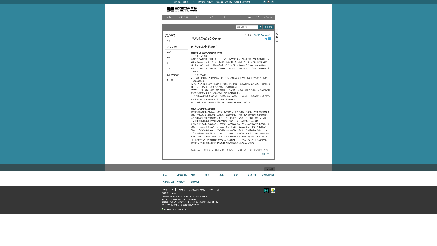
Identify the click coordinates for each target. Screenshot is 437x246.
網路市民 (228, 2)
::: (0, 1)
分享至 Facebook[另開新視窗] (276, 30)
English (193, 2)
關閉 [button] (271, 169)
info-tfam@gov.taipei (190, 199)
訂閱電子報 (246, 2)
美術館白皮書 (169, 182)
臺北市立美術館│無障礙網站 (181, 9)
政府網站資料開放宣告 (197, 190)
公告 (240, 17)
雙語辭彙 (219, 2)
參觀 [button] (169, 17)
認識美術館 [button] (183, 17)
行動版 (236, 2)
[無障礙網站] (174, 209)
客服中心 (252, 175)
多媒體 (165, 190)
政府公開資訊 (173, 74)
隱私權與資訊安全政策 (262, 35)
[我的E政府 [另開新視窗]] (266, 190)
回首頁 (185, 2)
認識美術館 (172, 47)
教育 (211, 17)
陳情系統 (201, 2)
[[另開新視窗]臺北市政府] (273, 190)
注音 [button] (269, 38)
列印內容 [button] (266, 38)
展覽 (197, 17)
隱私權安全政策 (214, 190)
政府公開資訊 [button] (254, 17)
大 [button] (272, 1)
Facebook (256, 2)
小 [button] (264, 1)
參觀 (169, 41)
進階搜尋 (268, 27)
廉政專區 (195, 182)
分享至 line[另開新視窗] (276, 37)
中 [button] (268, 1)
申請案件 (268, 17)
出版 (226, 17)
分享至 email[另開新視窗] (276, 40)
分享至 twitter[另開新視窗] (276, 33)
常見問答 (210, 2)
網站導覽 (177, 2)
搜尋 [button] (260, 27)
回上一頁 (265, 154)
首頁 (249, 35)
